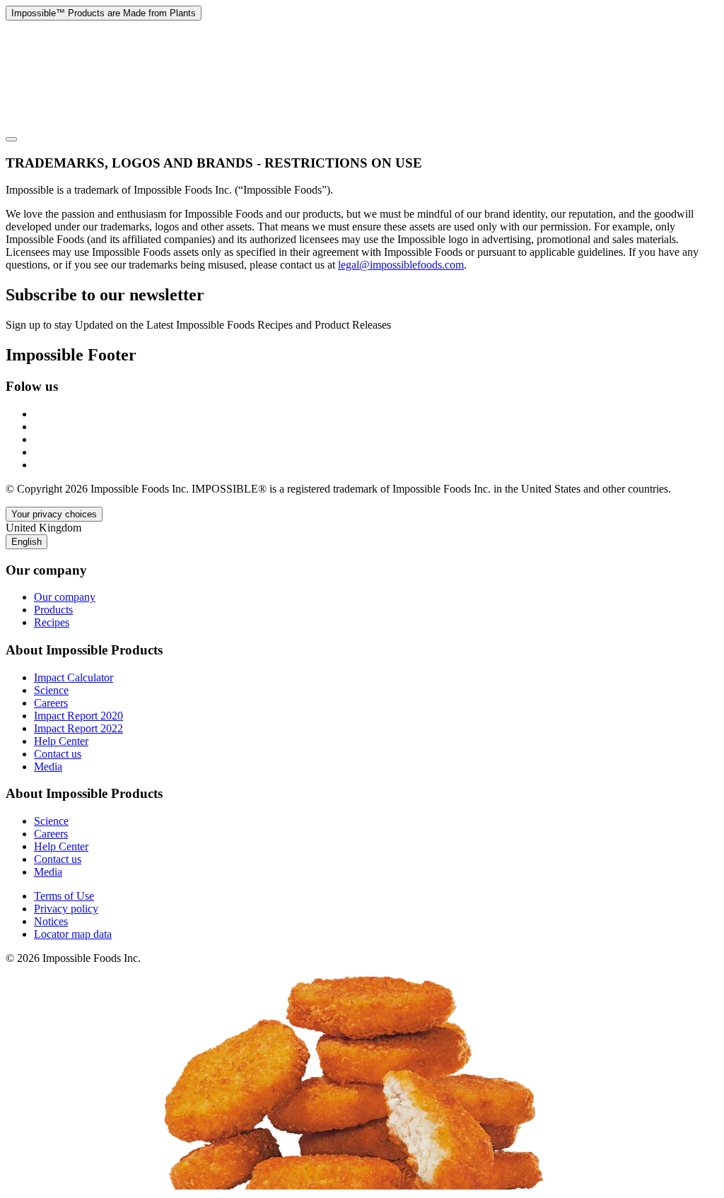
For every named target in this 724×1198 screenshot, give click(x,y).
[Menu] (11, 139)
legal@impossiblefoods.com (401, 265)
